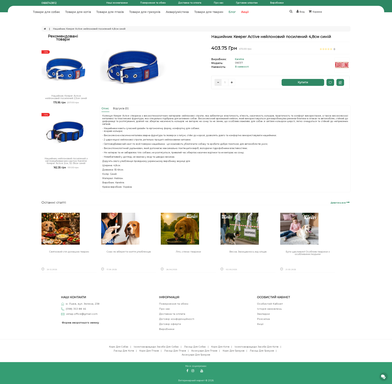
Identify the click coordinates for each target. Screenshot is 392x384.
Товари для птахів (110, 12)
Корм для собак (118, 346)
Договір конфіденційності (176, 318)
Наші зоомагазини (117, 2)
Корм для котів (220, 346)
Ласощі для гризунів (262, 350)
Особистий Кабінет (270, 303)
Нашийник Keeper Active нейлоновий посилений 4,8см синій (89, 28)
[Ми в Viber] (198, 371)
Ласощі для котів (123, 350)
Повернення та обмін (153, 2)
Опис (105, 108)
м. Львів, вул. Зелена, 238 (83, 303)
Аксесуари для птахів (204, 350)
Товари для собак (46, 12)
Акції (245, 12)
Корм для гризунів (234, 350)
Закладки (263, 313)
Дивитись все (339, 202)
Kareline (239, 59)
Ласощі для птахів (175, 350)
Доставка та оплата (189, 2)
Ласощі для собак (195, 346)
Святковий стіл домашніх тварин (69, 251)
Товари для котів (78, 12)
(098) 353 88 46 (76, 308)
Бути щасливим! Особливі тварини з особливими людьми (308, 253)
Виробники (277, 2)
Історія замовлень (269, 308)
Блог (232, 12)
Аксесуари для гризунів (196, 354)
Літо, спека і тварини (188, 251)
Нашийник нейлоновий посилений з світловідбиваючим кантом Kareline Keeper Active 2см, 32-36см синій (66, 161)
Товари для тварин (208, 12)
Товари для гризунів (144, 12)
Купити (303, 82)
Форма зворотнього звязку (80, 322)
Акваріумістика (177, 12)
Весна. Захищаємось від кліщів (248, 251)
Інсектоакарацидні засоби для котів (256, 346)
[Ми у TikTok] (205, 371)
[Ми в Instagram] (193, 371)
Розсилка (263, 318)
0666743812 (49, 3)
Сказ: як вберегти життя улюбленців (129, 251)
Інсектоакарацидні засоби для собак (156, 346)
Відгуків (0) (121, 108)
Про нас (218, 2)
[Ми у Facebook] (188, 371)
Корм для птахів (149, 350)
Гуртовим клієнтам (247, 2)
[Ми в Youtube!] (202, 371)
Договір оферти (170, 324)
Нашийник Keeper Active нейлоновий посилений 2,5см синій (66, 96)
